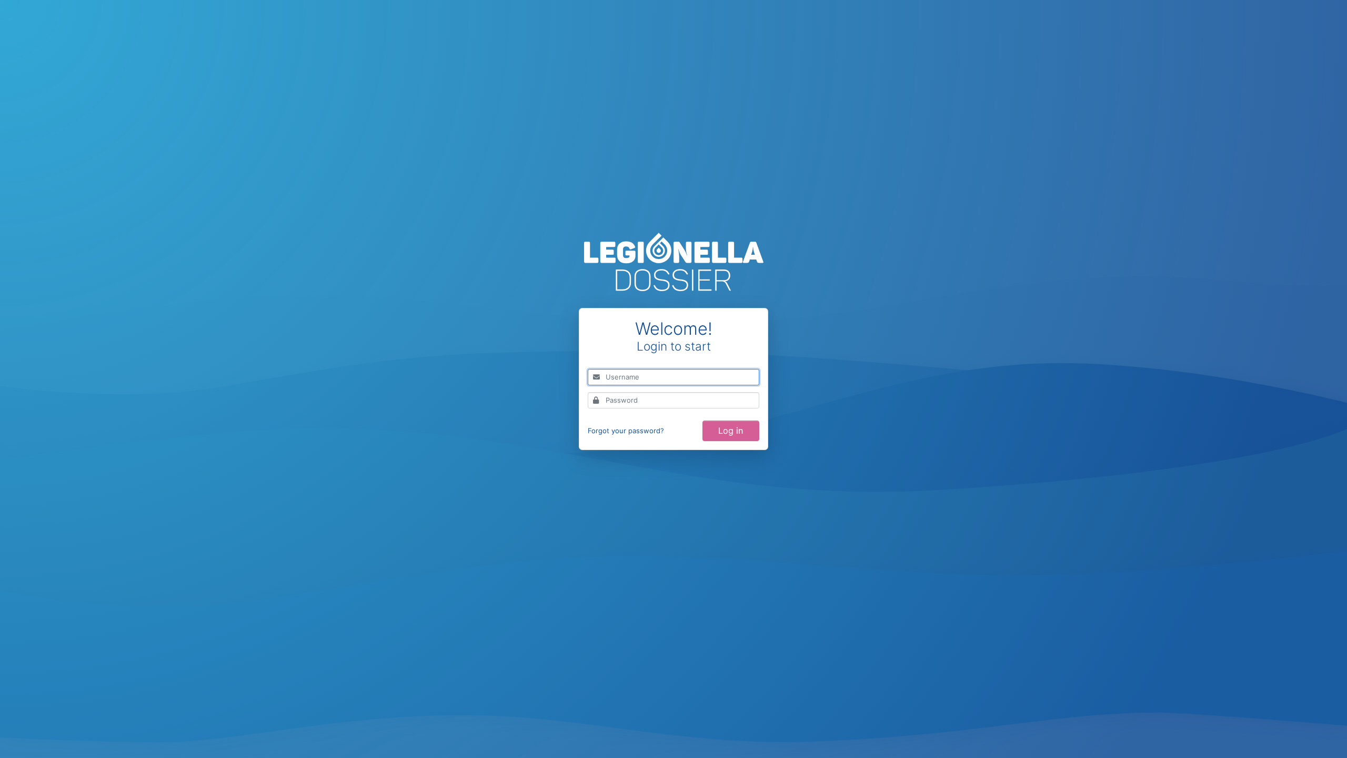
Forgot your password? (626, 430)
